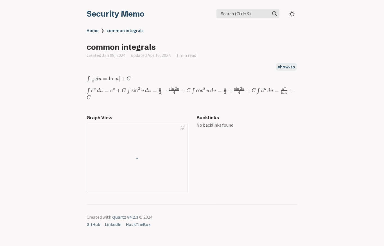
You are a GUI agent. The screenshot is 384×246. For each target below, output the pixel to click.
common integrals (125, 30)
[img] (274, 13)
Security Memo (115, 14)
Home (92, 30)
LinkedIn (113, 224)
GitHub (93, 224)
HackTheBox (138, 224)
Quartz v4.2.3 (125, 217)
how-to (287, 67)
